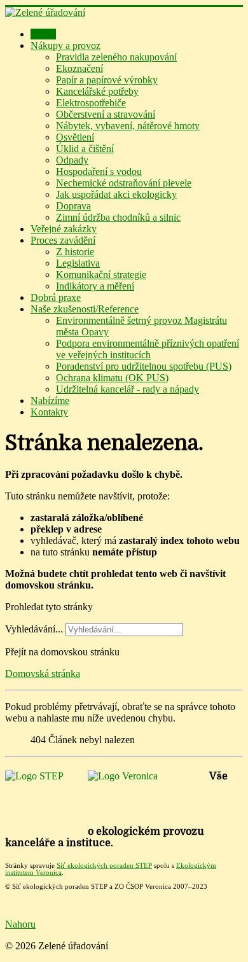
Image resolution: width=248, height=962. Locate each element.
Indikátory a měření (95, 286)
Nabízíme (50, 400)
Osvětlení (75, 137)
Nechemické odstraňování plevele (123, 183)
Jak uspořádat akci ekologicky (116, 194)
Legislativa (78, 263)
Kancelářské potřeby (97, 91)
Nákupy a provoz (65, 45)
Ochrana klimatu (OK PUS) (112, 377)
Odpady (72, 160)
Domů (43, 34)
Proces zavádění (63, 240)
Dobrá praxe (56, 297)
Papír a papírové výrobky (107, 79)
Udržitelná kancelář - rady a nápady (127, 389)
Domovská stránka (42, 673)
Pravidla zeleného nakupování (116, 57)
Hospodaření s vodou (99, 171)
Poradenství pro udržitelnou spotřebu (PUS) (143, 366)
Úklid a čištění (85, 148)
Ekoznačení (79, 68)
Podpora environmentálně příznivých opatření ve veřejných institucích (147, 349)
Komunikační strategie (101, 274)
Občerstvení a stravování (105, 114)
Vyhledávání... (34, 629)
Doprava (73, 205)
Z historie (75, 251)
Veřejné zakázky (64, 228)
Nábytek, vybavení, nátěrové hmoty (128, 125)
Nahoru (20, 924)
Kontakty (49, 412)
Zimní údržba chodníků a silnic (118, 217)
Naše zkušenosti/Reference (85, 308)
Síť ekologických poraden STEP (104, 865)
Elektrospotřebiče (91, 102)
